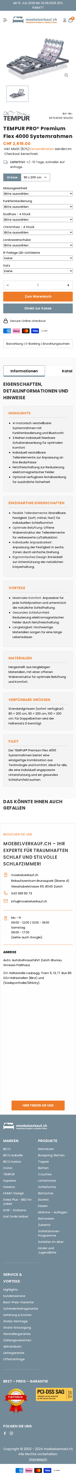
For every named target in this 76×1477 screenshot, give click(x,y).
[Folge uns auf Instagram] (11, 1433)
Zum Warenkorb (38, 296)
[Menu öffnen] (5, 20)
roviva (7, 1168)
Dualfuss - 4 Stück (16, 214)
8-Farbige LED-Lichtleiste (21, 252)
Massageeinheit (15, 188)
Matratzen (46, 1149)
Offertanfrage (14, 1359)
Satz (6, 265)
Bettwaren (46, 1218)
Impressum (38, 1459)
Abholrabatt (12, 1346)
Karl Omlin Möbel (15, 1216)
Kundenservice (14, 1296)
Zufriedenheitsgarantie (20, 1308)
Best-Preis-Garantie (18, 1302)
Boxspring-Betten (51, 1155)
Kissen (43, 1206)
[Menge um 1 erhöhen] (68, 285)
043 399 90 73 (21, 893)
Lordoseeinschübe (17, 240)
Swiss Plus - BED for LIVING (17, 1201)
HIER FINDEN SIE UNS (38, 1105)
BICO (7, 1149)
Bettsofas (45, 1193)
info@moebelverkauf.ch (29, 901)
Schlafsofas (47, 1187)
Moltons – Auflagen (52, 1212)
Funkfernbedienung (17, 201)
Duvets (43, 1199)
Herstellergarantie (17, 1334)
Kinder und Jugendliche (47, 1250)
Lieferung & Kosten (17, 1315)
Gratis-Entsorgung (17, 1327)
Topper (43, 1161)
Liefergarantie (13, 1353)
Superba (9, 1180)
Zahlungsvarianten (17, 1340)
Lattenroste (47, 1180)
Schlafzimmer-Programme (49, 1233)
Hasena (9, 1187)
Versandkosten (42, 149)
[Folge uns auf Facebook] (4, 1433)
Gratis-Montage (15, 1321)
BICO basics (12, 1161)
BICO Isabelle (13, 1155)
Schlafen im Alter (51, 1242)
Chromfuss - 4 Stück (18, 227)
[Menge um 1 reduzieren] (7, 285)
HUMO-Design (13, 1193)
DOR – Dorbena (14, 1210)
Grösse (12, 177)
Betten (43, 1168)
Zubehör (44, 1225)
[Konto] (65, 20)
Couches (45, 1174)
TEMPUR (9, 1174)
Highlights (10, 1289)
